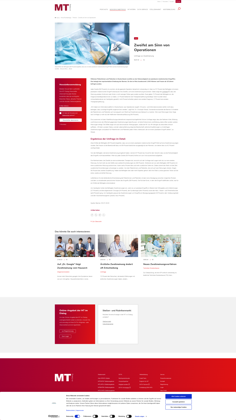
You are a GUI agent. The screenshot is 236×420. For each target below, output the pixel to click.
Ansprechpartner (123, 381)
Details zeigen (139, 416)
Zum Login (65, 336)
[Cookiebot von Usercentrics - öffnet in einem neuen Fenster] (54, 416)
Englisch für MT (144, 381)
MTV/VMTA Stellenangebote (106, 390)
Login (162, 387)
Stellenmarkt (107, 321)
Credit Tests (142, 378)
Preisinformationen (165, 378)
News (136, 38)
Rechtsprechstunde (124, 378)
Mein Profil (163, 390)
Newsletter (165, 1)
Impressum (80, 410)
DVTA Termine (143, 384)
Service (162, 374)
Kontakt (172, 1)
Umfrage (165, 92)
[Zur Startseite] (63, 7)
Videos (159, 1)
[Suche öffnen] (179, 9)
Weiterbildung (143, 374)
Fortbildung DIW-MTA (145, 387)
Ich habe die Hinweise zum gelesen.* (70, 114)
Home (58, 18)
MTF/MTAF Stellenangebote (106, 381)
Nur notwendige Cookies (179, 407)
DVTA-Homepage (124, 387)
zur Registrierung (67, 331)
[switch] (94, 416)
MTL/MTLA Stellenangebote (106, 384)
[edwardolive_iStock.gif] (92, 44)
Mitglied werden (123, 384)
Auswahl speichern (178, 402)
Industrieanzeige (108, 324)
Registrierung (164, 384)
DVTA (120, 374)
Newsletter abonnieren (70, 120)
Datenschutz (70, 410)
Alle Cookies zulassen (178, 396)
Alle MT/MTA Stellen (104, 378)
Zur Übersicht (96, 222)
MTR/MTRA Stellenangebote (106, 387)
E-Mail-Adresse (63, 106)
